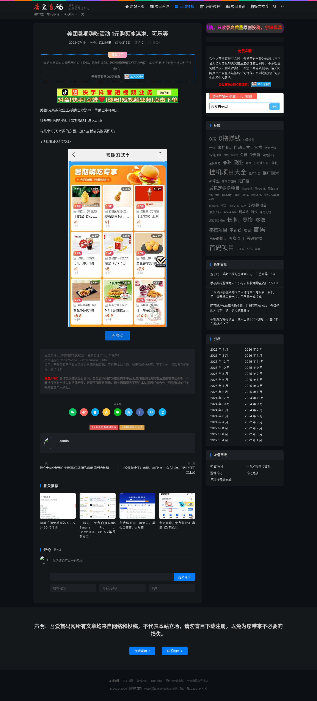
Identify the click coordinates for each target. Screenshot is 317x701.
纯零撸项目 (257, 205)
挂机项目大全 (228, 172)
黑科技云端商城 (220, 479)
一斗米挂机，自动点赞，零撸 (235, 147)
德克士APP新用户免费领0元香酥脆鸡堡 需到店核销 (74, 468)
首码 (259, 229)
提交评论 (184, 577)
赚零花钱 (265, 212)
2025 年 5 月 (254, 379)
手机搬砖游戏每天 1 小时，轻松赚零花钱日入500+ (244, 283)
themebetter (164, 688)
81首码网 (216, 466)
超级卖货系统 (217, 220)
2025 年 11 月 (254, 361)
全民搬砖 (268, 155)
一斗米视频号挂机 (258, 466)
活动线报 (186, 6)
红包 (243, 205)
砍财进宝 (214, 205)
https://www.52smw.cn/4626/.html (84, 360)
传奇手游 (270, 148)
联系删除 (174, 651)
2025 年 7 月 (253, 373)
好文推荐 (261, 6)
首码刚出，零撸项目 (226, 238)
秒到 (224, 205)
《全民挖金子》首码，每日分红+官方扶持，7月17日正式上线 (158, 470)
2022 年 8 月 (219, 428)
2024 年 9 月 (254, 404)
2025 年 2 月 (219, 392)
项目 (247, 230)
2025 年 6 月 (219, 379)
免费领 (255, 155)
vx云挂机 (248, 139)
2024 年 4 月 (219, 422)
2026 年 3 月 (254, 349)
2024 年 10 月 (220, 404)
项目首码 (161, 6)
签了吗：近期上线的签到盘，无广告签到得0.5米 (242, 274)
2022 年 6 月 (219, 434)
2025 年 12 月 (219, 361)
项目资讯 (237, 6)
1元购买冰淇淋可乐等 (104, 427)
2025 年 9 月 (254, 367)
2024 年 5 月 (254, 416)
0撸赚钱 (230, 138)
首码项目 (221, 248)
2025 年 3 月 (254, 386)
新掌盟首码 (229, 181)
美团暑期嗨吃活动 (132, 427)
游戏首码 (216, 473)
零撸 (260, 220)
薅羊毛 (244, 212)
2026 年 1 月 (253, 355)
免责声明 (142, 651)
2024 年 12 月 (219, 398)
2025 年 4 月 (219, 386)
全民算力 (214, 163)
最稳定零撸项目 (224, 188)
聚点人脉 (215, 212)
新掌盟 (214, 181)
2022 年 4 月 (219, 440)
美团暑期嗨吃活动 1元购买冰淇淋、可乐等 (117, 33)
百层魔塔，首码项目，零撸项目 (260, 188)
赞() (154, 42)
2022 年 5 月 (253, 434)
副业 (239, 162)
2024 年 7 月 (253, 410)
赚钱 (254, 212)
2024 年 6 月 (219, 416)
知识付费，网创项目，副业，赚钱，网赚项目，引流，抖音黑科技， (244, 197)
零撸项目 (218, 230)
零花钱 (235, 230)
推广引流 (254, 173)
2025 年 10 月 (220, 367)
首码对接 (252, 473)
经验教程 (212, 6)
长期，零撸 (240, 220)
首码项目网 (48, 6)
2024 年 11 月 (254, 398)
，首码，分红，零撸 (248, 249)
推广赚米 (271, 173)
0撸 (212, 139)
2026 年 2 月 (219, 355)
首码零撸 (254, 238)
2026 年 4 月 (219, 349)
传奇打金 (215, 155)
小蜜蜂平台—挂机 (266, 163)
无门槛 (243, 181)
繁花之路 (234, 205)
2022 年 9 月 (253, 422)
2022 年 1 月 (253, 440)
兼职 (227, 162)
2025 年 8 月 (219, 373)
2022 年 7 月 (253, 428)
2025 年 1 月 (253, 392)
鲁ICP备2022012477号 (193, 688)
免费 (243, 155)
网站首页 (136, 6)
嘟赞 (248, 163)
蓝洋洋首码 (230, 212)
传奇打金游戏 (231, 155)
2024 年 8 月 (219, 410)
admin (64, 441)
